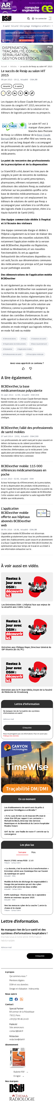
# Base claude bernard (39, 344)
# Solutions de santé (38, 339)
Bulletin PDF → (21, 1072)
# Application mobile (25, 349)
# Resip (23, 339)
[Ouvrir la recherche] (29, 18)
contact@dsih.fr (16, 1031)
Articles (13, 66)
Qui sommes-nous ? (18, 976)
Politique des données (11, 736)
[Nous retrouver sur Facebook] (16, 999)
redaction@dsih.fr (17, 1039)
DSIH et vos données (18, 984)
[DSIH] (27, 1088)
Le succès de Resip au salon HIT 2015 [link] (36, 66)
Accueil (4, 66)
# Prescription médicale (35, 354)
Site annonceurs (16, 1027)
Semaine (22, 852)
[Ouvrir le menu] (49, 19)
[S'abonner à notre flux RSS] (21, 999)
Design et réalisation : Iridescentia (24, 989)
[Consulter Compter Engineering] (27, 6)
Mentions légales (16, 980)
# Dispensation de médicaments (14, 344)
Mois (33, 852)
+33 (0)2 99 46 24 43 (18, 1019)
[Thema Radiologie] (27, 1097)
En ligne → (19, 1076)
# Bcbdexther (7, 349)
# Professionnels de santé (12, 354)
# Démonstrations (9, 339)
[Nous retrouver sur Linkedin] (11, 999)
